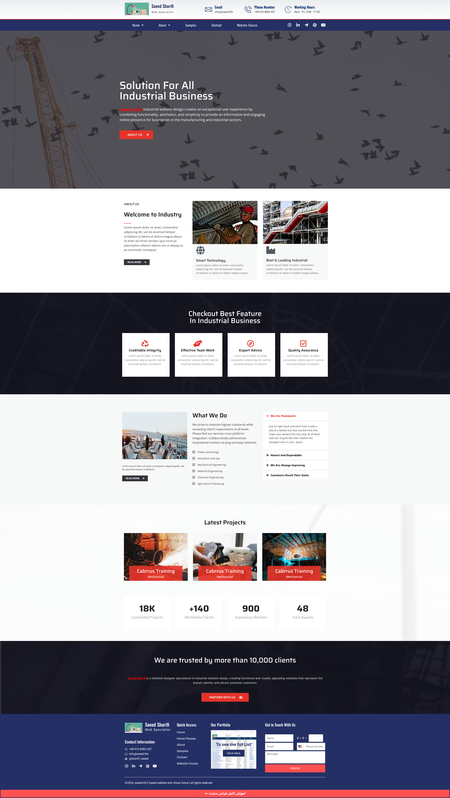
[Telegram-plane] (306, 25)
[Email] (208, 9)
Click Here (233, 753)
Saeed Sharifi (163, 6)
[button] (295, 416)
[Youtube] (323, 25)
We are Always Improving (288, 465)
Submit (295, 768)
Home (136, 25)
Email (218, 7)
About (162, 25)
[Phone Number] (248, 9)
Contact (217, 25)
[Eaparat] (315, 25)
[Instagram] (289, 25)
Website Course (247, 25)
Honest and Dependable (286, 455)
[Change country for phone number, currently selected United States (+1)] (301, 746)
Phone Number (264, 7)
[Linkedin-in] (298, 25)
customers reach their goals (290, 475)
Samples (190, 25)
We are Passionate (283, 416)
